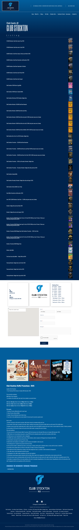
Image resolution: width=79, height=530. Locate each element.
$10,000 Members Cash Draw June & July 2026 (15, 47)
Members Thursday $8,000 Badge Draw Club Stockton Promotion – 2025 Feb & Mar (22, 231)
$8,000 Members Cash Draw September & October (16, 66)
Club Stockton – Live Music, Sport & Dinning (14, 509)
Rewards (13, 515)
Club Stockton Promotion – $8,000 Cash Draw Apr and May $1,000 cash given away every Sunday (25, 148)
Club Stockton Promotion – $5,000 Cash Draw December (17, 142)
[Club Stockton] (10, 6)
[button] (47, 6)
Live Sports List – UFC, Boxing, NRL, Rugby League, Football (51, 515)
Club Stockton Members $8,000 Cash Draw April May (17, 110)
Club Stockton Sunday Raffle (12, 174)
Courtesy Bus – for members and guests (60, 511)
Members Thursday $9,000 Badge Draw (14, 244)
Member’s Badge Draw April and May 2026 (15, 206)
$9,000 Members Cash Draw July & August (15, 79)
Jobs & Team (42, 513)
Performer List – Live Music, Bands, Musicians (63, 513)
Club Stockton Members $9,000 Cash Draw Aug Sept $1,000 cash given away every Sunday (24, 117)
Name (41, 309)
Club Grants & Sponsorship (68, 509)
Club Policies (28, 511)
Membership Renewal (50, 513)
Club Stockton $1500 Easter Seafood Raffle (15, 91)
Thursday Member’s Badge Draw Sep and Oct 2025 (16, 275)
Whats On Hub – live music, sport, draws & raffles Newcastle (27, 515)
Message (42, 326)
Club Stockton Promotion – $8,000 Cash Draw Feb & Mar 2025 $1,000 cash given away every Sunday (26, 155)
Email (41, 320)
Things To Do (65, 515)
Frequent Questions (26, 513)
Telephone (42, 315)
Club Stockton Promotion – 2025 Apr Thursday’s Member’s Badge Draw (20, 161)
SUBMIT (44, 343)
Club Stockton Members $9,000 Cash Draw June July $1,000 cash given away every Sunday (24, 123)
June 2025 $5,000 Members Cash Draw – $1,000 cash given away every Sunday (22, 199)
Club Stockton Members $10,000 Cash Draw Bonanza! (17, 104)
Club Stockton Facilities (36, 511)
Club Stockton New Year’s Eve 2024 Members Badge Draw (18, 136)
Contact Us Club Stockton (47, 511)
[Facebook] (37, 501)
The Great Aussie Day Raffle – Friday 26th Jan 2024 (16, 256)
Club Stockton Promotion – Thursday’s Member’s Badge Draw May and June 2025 (22, 167)
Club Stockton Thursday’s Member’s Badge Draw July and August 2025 (20, 180)
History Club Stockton (35, 513)
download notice (11, 469)
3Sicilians (39, 517)
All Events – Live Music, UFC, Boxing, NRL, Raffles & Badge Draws (36, 509)
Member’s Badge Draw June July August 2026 (15, 212)
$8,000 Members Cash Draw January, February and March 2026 (18, 53)
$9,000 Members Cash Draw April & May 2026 (15, 72)
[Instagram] (42, 501)
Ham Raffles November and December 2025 (15, 193)
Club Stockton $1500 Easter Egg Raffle (14, 85)
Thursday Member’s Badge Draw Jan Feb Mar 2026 (16, 263)
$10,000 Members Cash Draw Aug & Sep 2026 (15, 41)
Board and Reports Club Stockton (55, 509)
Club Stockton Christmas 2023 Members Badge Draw (17, 98)
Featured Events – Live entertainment (14, 513)
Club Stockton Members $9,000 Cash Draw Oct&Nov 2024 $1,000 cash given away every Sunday (25, 129)
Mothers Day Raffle (10, 250)
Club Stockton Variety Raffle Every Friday (14, 186)
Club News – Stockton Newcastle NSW (18, 511)
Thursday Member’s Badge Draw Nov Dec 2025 (15, 269)
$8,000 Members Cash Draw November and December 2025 (18, 60)
